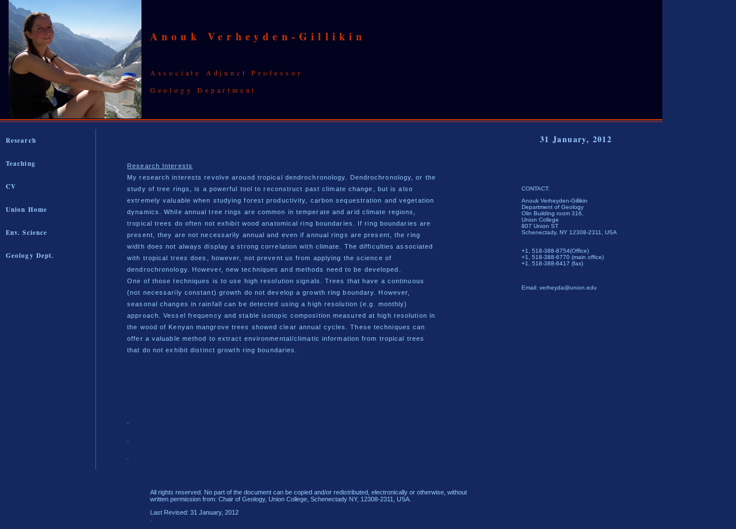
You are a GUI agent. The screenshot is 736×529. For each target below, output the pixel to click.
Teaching (21, 163)
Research (21, 140)
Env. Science (26, 232)
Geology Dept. (30, 255)
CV (11, 186)
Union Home (26, 209)
